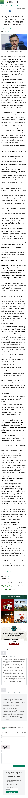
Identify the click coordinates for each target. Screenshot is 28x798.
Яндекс (13, 732)
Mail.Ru (16, 732)
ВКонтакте (11, 732)
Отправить (19, 765)
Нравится (6, 11)
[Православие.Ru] (12, 2)
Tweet (2, 11)
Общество (7, 5)
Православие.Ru (4, 728)
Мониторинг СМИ (14, 5)
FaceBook (8, 732)
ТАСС (8, 31)
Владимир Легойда (6, 29)
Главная (2, 5)
